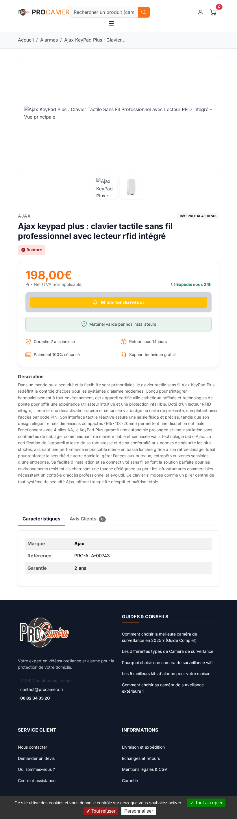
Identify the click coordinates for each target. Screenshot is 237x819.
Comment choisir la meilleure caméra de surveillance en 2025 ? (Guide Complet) (159, 637)
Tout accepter (208, 802)
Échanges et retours (141, 758)
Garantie (130, 780)
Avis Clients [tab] (86, 519)
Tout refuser (102, 811)
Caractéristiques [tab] (41, 519)
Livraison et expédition (143, 747)
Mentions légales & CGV (144, 769)
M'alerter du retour (122, 302)
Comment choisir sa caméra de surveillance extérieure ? (163, 688)
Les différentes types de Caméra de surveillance (167, 651)
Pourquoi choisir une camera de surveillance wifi (167, 662)
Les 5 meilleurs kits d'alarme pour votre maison (166, 673)
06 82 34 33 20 (35, 698)
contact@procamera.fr (41, 689)
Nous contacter (32, 747)
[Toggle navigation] (111, 23)
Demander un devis (36, 758)
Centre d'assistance (36, 780)
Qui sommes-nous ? (36, 769)
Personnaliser (138, 811)
